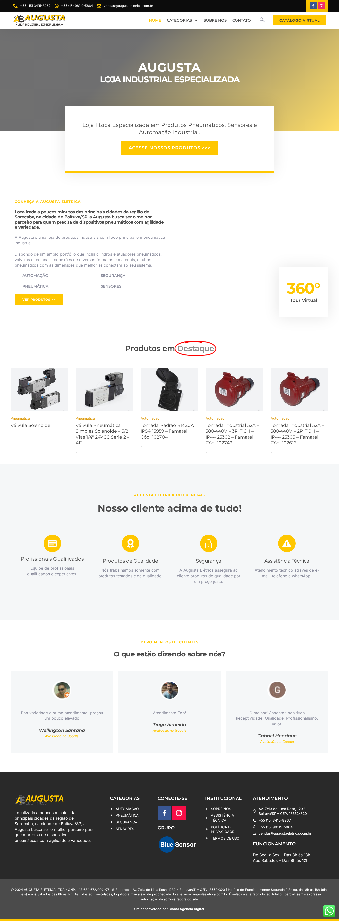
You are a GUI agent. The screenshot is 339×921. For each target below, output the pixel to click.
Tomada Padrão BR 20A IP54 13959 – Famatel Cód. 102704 (167, 431)
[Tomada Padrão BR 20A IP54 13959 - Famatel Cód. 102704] (169, 390)
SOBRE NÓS (215, 20)
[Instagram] (321, 5)
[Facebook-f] (313, 5)
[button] (262, 20)
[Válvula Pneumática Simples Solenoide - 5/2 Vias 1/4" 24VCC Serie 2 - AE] (104, 390)
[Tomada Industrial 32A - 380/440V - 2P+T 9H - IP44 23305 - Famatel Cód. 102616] (299, 390)
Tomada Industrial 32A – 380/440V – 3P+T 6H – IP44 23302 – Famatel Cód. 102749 (232, 434)
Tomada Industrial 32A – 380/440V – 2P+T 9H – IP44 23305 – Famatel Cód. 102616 (297, 434)
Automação (150, 418)
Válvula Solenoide (30, 425)
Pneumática (20, 418)
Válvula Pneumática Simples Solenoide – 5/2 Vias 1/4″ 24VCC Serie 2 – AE (102, 434)
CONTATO (241, 20)
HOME (155, 20)
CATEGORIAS (179, 20)
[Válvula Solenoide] (39, 390)
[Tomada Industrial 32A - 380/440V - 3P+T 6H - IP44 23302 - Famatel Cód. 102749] (234, 390)
